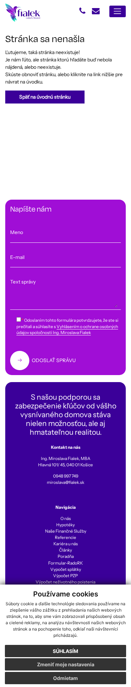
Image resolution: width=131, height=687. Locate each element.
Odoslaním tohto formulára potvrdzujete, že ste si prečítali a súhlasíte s (67, 326)
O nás (65, 518)
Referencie (65, 537)
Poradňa (66, 556)
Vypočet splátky (65, 569)
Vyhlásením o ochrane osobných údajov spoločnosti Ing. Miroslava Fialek (67, 329)
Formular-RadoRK (65, 563)
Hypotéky (65, 524)
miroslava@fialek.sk (65, 482)
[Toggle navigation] (117, 11)
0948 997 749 (65, 476)
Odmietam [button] (65, 678)
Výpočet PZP (65, 575)
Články (65, 550)
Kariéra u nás (65, 543)
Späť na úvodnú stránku (45, 97)
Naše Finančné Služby (65, 531)
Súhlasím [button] (65, 651)
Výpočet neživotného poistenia (65, 582)
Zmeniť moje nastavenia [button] (65, 664)
